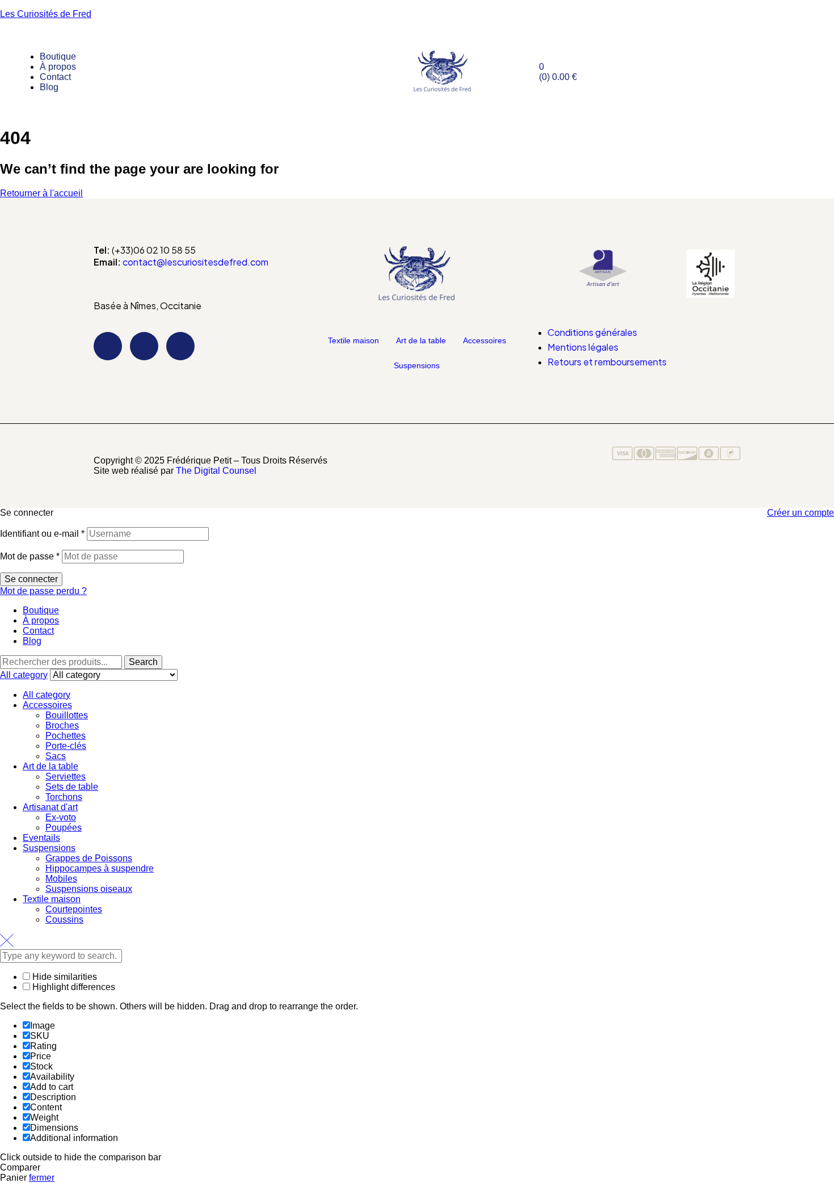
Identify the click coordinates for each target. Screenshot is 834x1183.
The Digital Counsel (216, 470)
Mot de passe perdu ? (43, 591)
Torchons (63, 797)
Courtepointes (73, 909)
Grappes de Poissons (88, 858)
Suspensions (417, 365)
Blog (32, 641)
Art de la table (421, 340)
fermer (41, 1177)
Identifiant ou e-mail (42, 533)
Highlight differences (72, 987)
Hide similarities (63, 977)
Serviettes (65, 776)
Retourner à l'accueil (41, 193)
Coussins (64, 919)
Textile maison (353, 340)
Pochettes (65, 735)
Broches (62, 725)
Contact (38, 630)
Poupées (63, 827)
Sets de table (71, 787)
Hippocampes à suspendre (99, 868)
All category (46, 695)
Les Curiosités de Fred (45, 14)
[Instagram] (144, 346)
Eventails (41, 838)
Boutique (41, 610)
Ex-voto (60, 817)
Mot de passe (30, 556)
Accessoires (484, 340)
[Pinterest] (180, 346)
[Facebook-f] (108, 346)
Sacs (55, 756)
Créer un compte (800, 512)
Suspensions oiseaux (88, 889)
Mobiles (61, 878)
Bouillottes (66, 715)
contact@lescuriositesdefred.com (195, 262)
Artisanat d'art (50, 807)
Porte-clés (65, 746)
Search (143, 662)
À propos (41, 620)
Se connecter (31, 579)
